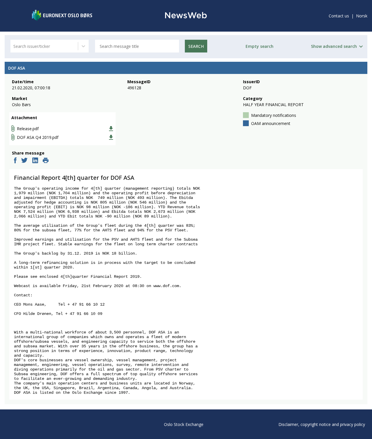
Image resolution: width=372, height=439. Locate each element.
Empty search (259, 46)
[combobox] (14, 46)
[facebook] (15, 160)
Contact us (339, 16)
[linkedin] (35, 160)
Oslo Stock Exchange (183, 424)
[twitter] (24, 161)
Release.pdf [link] (28, 128)
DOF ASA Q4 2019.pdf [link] (37, 137)
